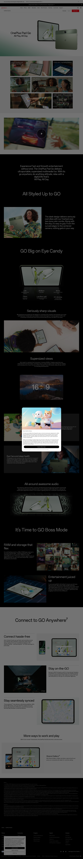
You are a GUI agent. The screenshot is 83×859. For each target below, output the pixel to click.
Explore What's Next (41, 446)
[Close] (59, 409)
